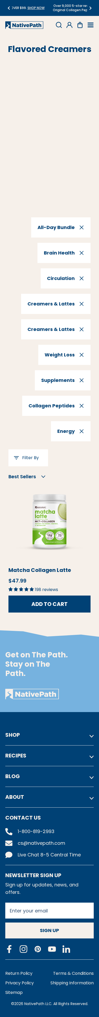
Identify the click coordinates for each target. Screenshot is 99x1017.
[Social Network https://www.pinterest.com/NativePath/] (38, 949)
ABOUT (14, 797)
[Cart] (80, 25)
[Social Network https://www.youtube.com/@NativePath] (52, 949)
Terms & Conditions (73, 973)
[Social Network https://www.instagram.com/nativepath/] (23, 949)
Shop (12, 735)
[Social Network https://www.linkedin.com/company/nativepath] (66, 949)
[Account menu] (69, 25)
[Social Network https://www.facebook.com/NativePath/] (9, 949)
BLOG (12, 776)
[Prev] (8, 8)
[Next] (90, 8)
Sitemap (14, 992)
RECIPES (15, 755)
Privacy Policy (19, 983)
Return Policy (18, 973)
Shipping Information (72, 983)
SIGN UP (49, 930)
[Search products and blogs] (59, 25)
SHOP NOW (14, 8)
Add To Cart (49, 604)
